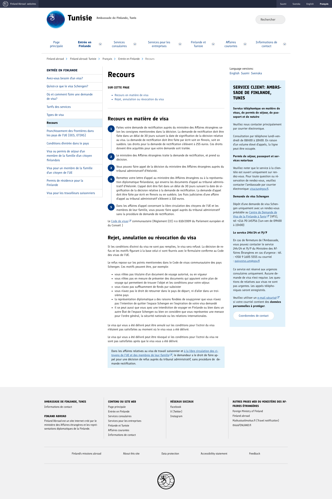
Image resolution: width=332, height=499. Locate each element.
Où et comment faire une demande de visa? (70, 96)
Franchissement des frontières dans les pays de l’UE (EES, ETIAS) (70, 133)
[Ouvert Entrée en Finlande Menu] (100, 44)
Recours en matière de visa (131, 95)
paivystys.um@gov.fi (247, 261)
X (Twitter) (176, 411)
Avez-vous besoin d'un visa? (65, 78)
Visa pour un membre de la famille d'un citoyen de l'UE (70, 170)
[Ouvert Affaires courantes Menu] (245, 44)
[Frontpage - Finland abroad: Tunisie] (56, 19)
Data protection (170, 453)
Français (107, 58)
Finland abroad (55, 58)
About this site (131, 453)
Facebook (175, 406)
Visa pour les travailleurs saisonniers (71, 193)
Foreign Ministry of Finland (248, 411)
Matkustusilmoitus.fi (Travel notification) (256, 420)
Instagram (176, 416)
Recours (52, 123)
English (310, 4)
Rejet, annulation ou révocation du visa (139, 99)
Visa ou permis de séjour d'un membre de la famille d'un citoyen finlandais (69, 155)
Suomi (283, 4)
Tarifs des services (59, 107)
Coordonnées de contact (254, 315)
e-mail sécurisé (266, 297)
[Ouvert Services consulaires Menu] (135, 44)
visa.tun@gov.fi (259, 188)
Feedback (254, 453)
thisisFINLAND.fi (242, 425)
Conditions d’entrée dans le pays (68, 143)
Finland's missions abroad (86, 453)
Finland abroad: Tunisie (82, 58)
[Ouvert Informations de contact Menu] (285, 44)
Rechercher (280, 19)
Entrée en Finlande (129, 58)
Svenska (296, 4)
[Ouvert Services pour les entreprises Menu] (180, 44)
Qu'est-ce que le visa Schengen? (67, 86)
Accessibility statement (214, 453)
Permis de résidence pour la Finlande (65, 183)
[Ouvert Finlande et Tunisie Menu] (213, 44)
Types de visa (55, 115)
